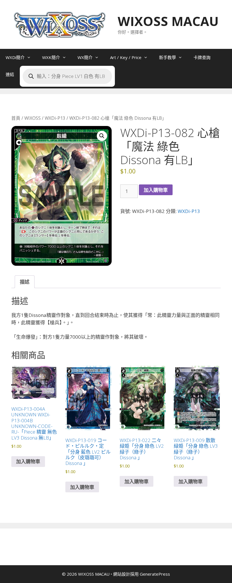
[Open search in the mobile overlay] (67, 76)
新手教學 (167, 57)
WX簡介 (85, 57)
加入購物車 (156, 190)
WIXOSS (32, 118)
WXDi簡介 (15, 57)
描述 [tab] (24, 282)
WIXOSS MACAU (168, 21)
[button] (102, 136)
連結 (10, 74)
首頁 (15, 118)
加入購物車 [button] (28, 461)
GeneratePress (155, 574)
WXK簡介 (51, 57)
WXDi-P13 (55, 118)
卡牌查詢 (202, 57)
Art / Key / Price (125, 57)
